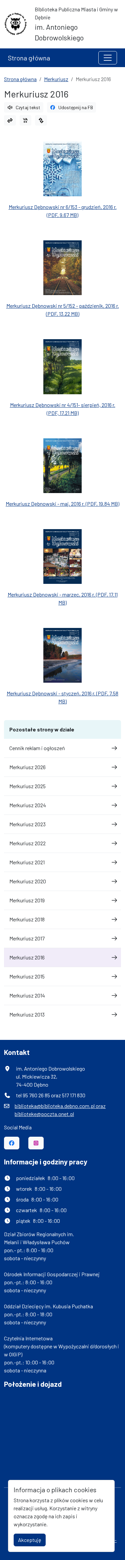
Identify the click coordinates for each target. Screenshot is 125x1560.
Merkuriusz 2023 (27, 824)
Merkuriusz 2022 (27, 843)
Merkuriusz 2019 (27, 900)
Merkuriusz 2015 (27, 976)
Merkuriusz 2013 (27, 1014)
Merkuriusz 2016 (27, 957)
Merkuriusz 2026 (27, 767)
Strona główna (29, 58)
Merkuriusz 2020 (27, 881)
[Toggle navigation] (107, 57)
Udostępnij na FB (75, 107)
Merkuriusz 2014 (27, 995)
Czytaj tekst (28, 107)
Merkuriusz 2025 (27, 786)
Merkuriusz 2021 (27, 862)
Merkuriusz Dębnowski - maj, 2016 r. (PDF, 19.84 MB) (62, 503)
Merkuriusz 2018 (27, 919)
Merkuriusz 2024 (27, 805)
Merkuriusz (56, 79)
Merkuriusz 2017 (27, 938)
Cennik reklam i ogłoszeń (37, 748)
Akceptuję (29, 1540)
